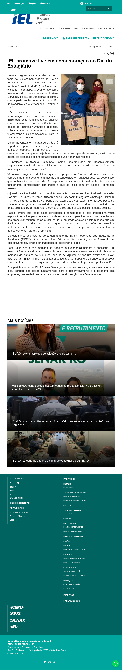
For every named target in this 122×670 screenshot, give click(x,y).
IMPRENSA (68, 595)
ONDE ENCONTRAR (20, 503)
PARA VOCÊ (51, 38)
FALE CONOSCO (105, 38)
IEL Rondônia (17, 479)
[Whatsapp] (115, 663)
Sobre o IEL (14, 483)
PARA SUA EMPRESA (77, 38)
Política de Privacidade (19, 512)
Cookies (13, 520)
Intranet (13, 487)
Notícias (13, 494)
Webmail (13, 491)
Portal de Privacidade (18, 516)
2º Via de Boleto (16, 498)
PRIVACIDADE (17, 508)
